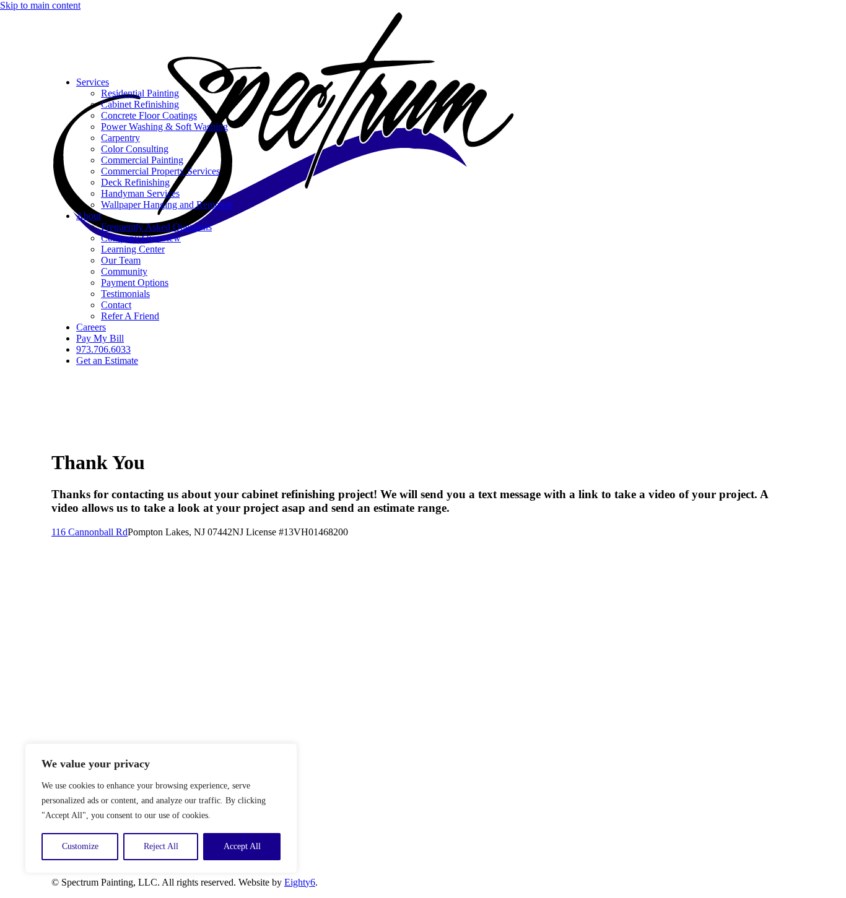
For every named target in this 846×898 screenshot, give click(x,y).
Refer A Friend (130, 316)
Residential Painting (140, 93)
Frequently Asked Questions (156, 227)
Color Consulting (134, 149)
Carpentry (120, 137)
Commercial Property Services (160, 171)
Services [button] (92, 82)
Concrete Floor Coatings (149, 115)
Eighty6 (299, 882)
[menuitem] (435, 266)
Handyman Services (140, 193)
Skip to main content (40, 5)
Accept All (242, 846)
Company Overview (141, 238)
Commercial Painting (142, 160)
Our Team (121, 260)
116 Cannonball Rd (89, 532)
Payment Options (134, 282)
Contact (116, 305)
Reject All (161, 846)
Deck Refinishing (135, 182)
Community (124, 271)
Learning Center (133, 249)
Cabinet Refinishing (140, 104)
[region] (161, 808)
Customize (80, 846)
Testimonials (125, 293)
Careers (91, 327)
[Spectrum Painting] (423, 39)
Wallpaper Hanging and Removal (166, 204)
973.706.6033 (103, 349)
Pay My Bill (100, 338)
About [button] (88, 215)
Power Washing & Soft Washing (164, 126)
